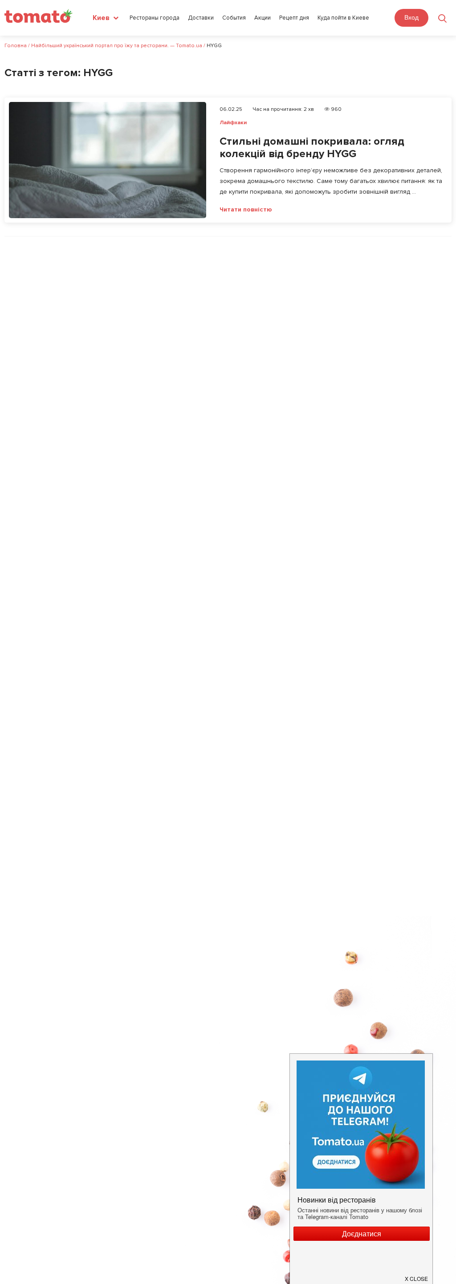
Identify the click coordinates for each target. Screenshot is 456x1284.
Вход (411, 17)
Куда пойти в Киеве (343, 18)
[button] (417, 1275)
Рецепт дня (294, 18)
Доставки (201, 18)
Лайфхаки (233, 122)
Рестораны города (154, 18)
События (234, 18)
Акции (262, 18)
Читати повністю (246, 209)
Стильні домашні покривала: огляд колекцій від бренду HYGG (312, 148)
